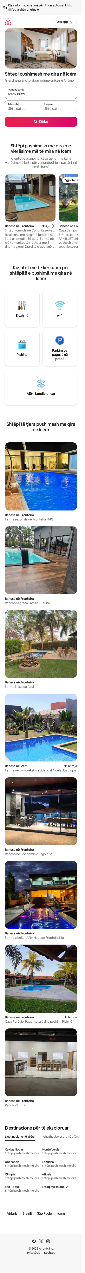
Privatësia (33, 1253)
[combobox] (41, 94)
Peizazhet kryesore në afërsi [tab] (60, 1136)
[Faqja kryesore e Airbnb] (8, 21)
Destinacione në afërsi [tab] (20, 1136)
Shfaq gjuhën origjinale (23, 9)
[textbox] (23, 108)
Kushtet (49, 1253)
